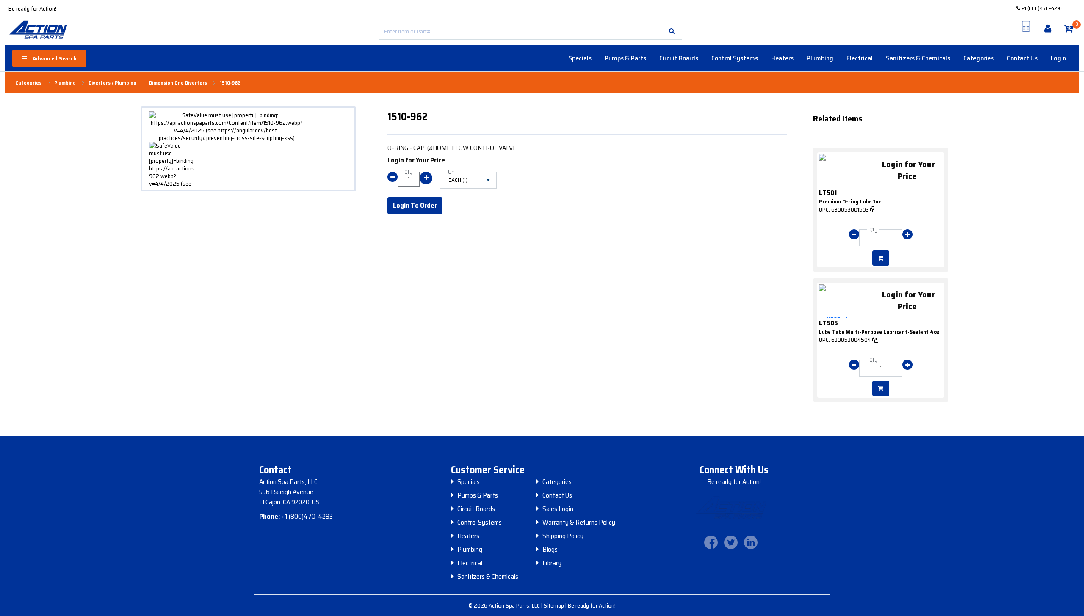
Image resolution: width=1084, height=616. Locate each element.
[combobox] (530, 31)
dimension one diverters (178, 83)
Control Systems (734, 58)
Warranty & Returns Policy (578, 522)
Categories (978, 58)
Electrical (859, 58)
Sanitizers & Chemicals (918, 58)
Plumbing (820, 58)
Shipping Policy (562, 536)
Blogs (550, 549)
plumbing (65, 83)
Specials (580, 58)
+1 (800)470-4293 (1041, 8)
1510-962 (230, 83)
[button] (672, 31)
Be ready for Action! (32, 8)
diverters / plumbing (112, 83)
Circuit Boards (678, 58)
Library (551, 563)
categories (28, 83)
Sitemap (554, 605)
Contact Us (1022, 58)
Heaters (782, 58)
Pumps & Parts (625, 58)
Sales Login (557, 509)
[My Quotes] (1026, 26)
